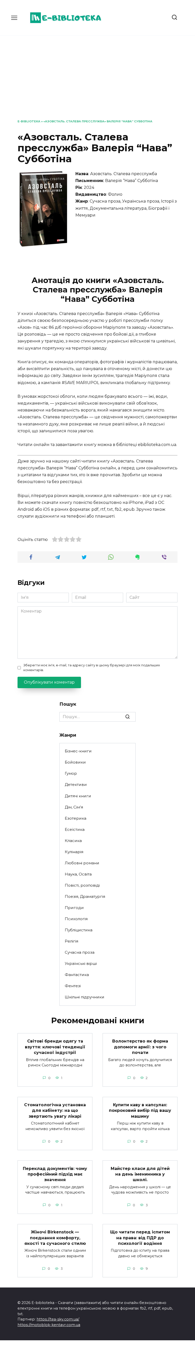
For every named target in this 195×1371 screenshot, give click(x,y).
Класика (73, 840)
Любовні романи (82, 863)
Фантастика (77, 974)
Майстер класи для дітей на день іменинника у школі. (140, 1174)
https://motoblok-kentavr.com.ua (49, 1325)
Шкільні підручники (84, 997)
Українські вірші (81, 963)
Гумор (71, 773)
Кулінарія (74, 851)
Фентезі (73, 985)
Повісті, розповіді (82, 885)
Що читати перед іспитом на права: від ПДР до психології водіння (140, 1238)
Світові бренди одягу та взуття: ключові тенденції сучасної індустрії (55, 1047)
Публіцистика (78, 930)
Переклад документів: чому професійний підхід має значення (55, 1174)
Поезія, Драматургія (85, 896)
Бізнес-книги (78, 751)
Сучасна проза (79, 952)
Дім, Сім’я (74, 807)
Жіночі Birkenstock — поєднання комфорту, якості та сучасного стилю (55, 1238)
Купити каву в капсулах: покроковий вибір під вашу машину (140, 1110)
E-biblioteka (29, 121)
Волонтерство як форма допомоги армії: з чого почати (140, 1047)
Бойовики (75, 762)
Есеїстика (75, 829)
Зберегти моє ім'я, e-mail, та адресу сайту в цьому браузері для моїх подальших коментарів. (91, 667)
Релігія (71, 941)
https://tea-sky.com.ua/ (58, 1319)
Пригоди (74, 907)
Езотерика (75, 818)
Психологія (76, 918)
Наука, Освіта (78, 874)
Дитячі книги (78, 796)
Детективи (76, 784)
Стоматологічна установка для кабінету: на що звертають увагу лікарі (55, 1110)
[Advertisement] (97, 81)
